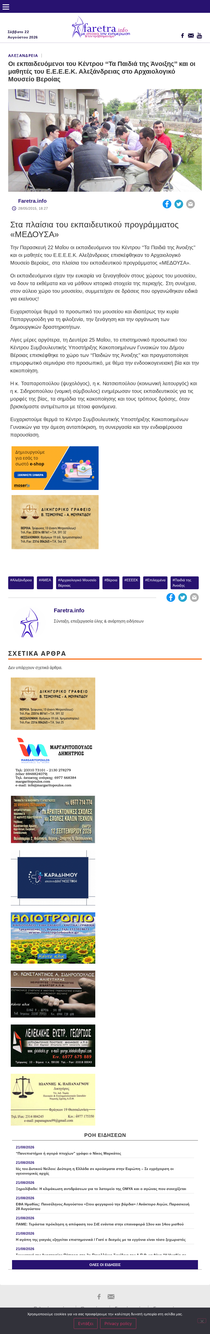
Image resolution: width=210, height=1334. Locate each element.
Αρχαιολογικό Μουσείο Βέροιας (77, 582)
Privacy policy (118, 1323)
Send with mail (190, 204)
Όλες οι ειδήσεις (105, 1265)
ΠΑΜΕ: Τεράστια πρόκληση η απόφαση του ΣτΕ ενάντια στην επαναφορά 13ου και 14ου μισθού (100, 1224)
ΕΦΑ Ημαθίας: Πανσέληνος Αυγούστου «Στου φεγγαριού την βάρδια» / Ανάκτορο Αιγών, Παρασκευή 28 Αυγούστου (103, 1206)
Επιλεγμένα (156, 580)
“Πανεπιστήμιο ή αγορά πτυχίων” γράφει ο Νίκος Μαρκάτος (68, 1153)
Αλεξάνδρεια (23, 55)
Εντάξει (85, 1323)
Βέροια (112, 580)
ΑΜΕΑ (46, 580)
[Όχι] (201, 1320)
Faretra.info (32, 201)
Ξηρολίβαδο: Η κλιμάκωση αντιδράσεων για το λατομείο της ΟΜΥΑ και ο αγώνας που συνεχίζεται (101, 1189)
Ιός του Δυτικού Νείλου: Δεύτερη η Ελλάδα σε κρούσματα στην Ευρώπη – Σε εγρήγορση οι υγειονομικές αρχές (95, 1171)
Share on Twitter (178, 204)
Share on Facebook (167, 204)
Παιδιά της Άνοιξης (182, 582)
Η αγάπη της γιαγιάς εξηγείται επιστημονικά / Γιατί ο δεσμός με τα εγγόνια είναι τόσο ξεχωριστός (101, 1240)
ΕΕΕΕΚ (132, 580)
